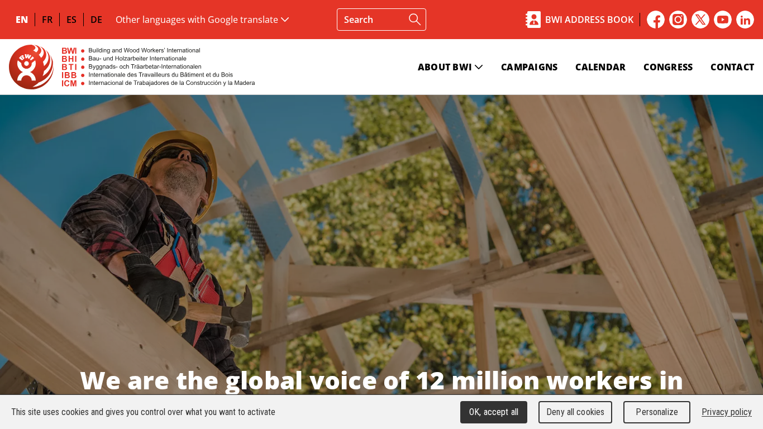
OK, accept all (493, 412)
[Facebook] (656, 19)
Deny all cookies (575, 412)
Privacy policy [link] (727, 412)
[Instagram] (678, 19)
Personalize (657, 412)
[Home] (132, 66)
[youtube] (723, 19)
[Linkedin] (745, 19)
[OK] (415, 19)
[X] (700, 19)
